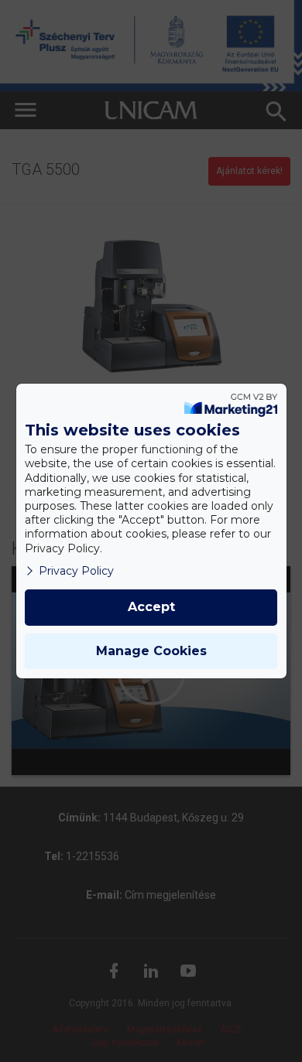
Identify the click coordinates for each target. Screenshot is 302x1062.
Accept (151, 606)
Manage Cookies (151, 651)
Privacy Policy (76, 571)
